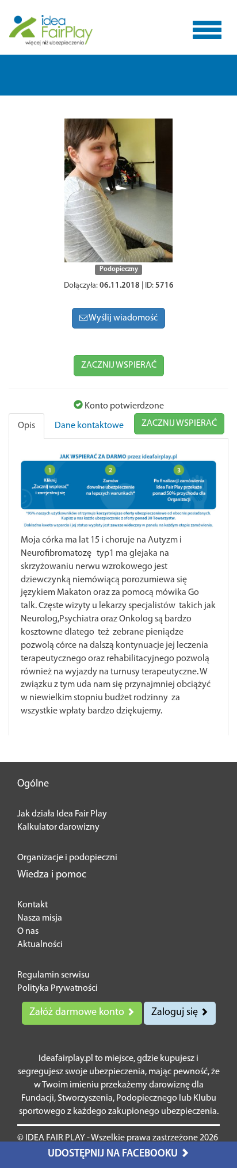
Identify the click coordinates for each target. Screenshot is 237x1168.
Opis (26, 425)
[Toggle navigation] (207, 30)
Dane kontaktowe (89, 425)
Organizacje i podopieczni (67, 857)
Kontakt (32, 905)
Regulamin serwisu (53, 975)
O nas (28, 931)
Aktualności (40, 944)
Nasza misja (39, 918)
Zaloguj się (175, 1012)
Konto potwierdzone (123, 406)
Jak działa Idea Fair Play (62, 814)
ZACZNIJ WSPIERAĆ (118, 365)
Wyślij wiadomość (122, 318)
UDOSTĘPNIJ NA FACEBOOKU (114, 1154)
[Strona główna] (51, 30)
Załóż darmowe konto (78, 1012)
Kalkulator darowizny (58, 827)
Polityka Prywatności (57, 988)
